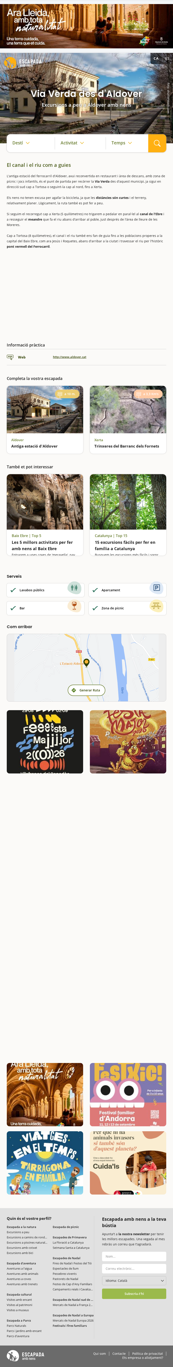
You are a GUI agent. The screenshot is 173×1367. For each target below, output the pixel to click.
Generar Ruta (90, 690)
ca (156, 58)
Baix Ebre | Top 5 (26, 535)
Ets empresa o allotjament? (142, 1358)
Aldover (17, 440)
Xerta (98, 440)
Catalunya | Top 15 (111, 535)
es (167, 58)
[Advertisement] (86, 294)
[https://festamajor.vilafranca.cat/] (45, 741)
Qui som (99, 1354)
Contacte (119, 1354)
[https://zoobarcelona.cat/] (128, 1163)
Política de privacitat (147, 1354)
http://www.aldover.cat (69, 357)
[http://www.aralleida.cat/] (86, 26)
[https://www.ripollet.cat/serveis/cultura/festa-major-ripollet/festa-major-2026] (128, 741)
